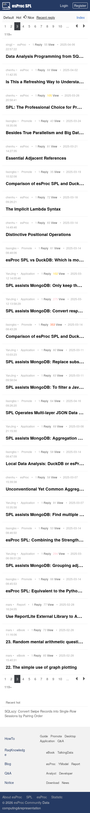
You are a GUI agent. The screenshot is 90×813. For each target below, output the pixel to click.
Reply (38, 44)
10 (60, 26)
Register (80, 5)
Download (52, 782)
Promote (26, 121)
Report (21, 604)
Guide (44, 736)
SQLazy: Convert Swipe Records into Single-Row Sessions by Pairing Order (40, 713)
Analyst (51, 773)
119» (8, 34)
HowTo (10, 738)
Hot (18, 17)
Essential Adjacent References (36, 158)
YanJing (11, 273)
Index (81, 17)
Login (64, 5)
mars (9, 604)
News (65, 782)
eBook (21, 630)
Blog (8, 763)
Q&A (60, 741)
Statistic (57, 797)
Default (8, 17)
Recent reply (45, 17)
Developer (65, 773)
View (49, 44)
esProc (21, 44)
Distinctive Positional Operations (39, 234)
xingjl (9, 44)
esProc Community (28, 802)
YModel (63, 764)
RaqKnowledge (15, 752)
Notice (9, 782)
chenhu (10, 70)
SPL (29, 797)
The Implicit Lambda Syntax (34, 209)
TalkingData (65, 752)
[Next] (84, 30)
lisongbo (11, 121)
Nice (30, 17)
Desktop (70, 736)
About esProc (12, 797)
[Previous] (76, 30)
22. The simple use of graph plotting (42, 667)
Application (28, 273)
